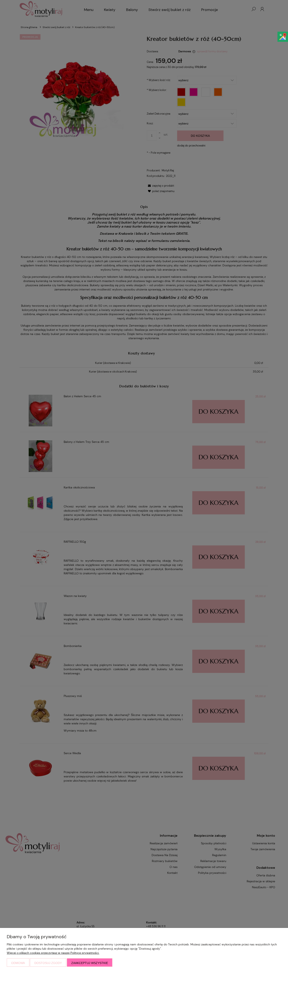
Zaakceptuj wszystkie (89, 963)
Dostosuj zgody (48, 963)
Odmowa (18, 963)
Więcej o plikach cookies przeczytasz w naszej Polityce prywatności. (53, 953)
